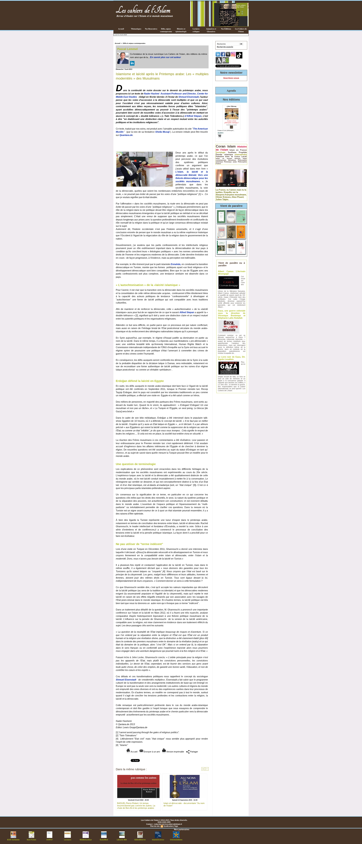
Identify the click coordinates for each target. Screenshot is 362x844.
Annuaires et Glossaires (211, 30)
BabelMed (104, 840)
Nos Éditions (226, 28)
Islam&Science (158, 840)
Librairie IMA (122, 840)
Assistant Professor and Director (178, 93)
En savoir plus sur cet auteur (165, 57)
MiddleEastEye (86, 840)
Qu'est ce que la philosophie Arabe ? (241, 7)
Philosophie (242, 162)
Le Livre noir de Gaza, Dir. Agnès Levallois (231, 358)
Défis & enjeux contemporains (134, 43)
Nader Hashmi (151, 93)
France (218, 163)
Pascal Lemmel (127, 49)
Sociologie (220, 152)
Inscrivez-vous (231, 78)
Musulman (232, 160)
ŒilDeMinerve (140, 840)
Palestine (220, 157)
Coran (221, 146)
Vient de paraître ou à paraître (231, 264)
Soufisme (232, 152)
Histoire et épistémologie (181, 30)
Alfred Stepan (186, 312)
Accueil (121, 28)
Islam (231, 146)
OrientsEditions (176, 840)
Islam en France (238, 150)
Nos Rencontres (151, 28)
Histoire (237, 158)
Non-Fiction (31, 840)
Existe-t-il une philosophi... (226, 130)
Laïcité (244, 156)
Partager (193, 751)
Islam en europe (224, 158)
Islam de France (232, 157)
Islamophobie (241, 154)
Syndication (168, 826)
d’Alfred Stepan (193, 116)
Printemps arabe (230, 162)
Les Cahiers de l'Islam (241, 30)
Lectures (67, 840)
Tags (176, 826)
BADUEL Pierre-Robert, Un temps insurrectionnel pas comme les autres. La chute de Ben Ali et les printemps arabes (136, 805)
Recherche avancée (225, 47)
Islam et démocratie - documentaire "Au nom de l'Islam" (184, 804)
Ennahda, (176, 264)
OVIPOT (49, 840)
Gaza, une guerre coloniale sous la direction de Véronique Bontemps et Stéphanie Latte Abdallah (231, 314)
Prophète (243, 152)
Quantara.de (126, 135)
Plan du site (155, 826)
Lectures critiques (196, 30)
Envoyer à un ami (151, 751)
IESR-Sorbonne (13, 840)
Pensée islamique (224, 154)
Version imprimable (175, 751)
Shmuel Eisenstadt (188, 97)
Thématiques (136, 28)
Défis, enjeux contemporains (166, 30)
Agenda (231, 90)
